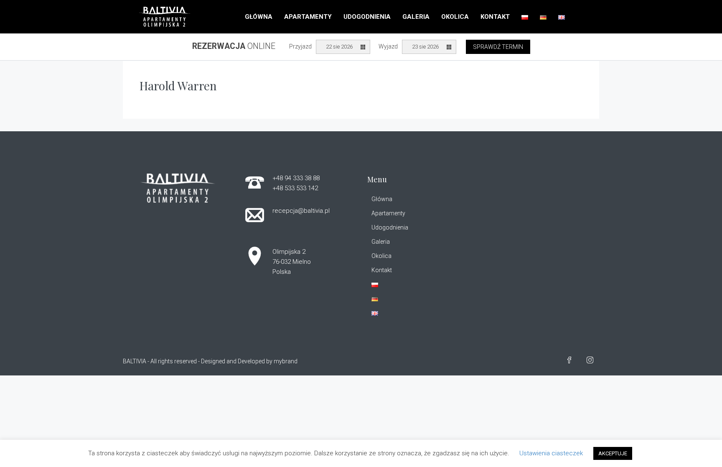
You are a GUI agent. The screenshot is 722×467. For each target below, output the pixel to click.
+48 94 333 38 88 (296, 178)
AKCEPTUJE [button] (612, 453)
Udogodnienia (367, 16)
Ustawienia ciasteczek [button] (551, 453)
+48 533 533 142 (295, 188)
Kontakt (495, 16)
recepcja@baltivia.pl (301, 210)
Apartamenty (308, 16)
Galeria (416, 16)
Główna (258, 16)
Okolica (455, 16)
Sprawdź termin (498, 46)
